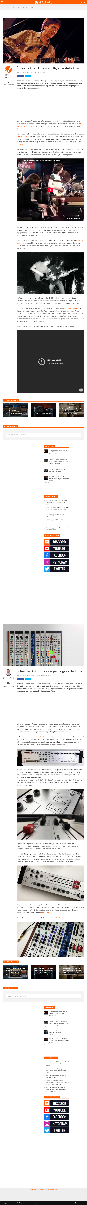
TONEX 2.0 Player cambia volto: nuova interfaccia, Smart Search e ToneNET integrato (15, 409)
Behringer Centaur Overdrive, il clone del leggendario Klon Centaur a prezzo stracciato (57, 521)
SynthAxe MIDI (22, 137)
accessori (31, 737)
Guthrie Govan (73, 308)
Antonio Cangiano (18, 413)
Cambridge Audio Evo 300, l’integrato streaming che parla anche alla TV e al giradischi (71, 409)
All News (9, 8)
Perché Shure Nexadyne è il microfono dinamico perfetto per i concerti (57, 502)
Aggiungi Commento (8, 84)
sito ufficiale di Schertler (55, 918)
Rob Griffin (45, 913)
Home (3, 8)
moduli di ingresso (43, 737)
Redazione (8, 74)
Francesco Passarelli (8, 677)
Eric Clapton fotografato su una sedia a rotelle (43, 1189)
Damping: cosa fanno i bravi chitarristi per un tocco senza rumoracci (57, 509)
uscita (55, 737)
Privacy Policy (33, 1203)
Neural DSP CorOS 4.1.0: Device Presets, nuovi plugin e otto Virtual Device (43, 409)
